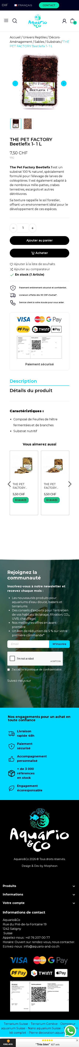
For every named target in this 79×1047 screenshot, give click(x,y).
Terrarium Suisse (16, 1024)
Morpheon (51, 866)
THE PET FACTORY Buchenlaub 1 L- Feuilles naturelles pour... (54, 486)
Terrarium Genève (44, 1024)
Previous (15, 83)
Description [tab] (23, 381)
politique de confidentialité (44, 669)
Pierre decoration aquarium (49, 1032)
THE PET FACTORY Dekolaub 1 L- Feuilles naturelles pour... (23, 486)
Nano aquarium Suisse (44, 1028)
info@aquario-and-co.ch (41, 946)
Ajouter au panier (39, 240)
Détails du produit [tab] (31, 390)
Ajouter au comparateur (32, 269)
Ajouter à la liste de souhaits (34, 264)
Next (64, 83)
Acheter (41, 253)
